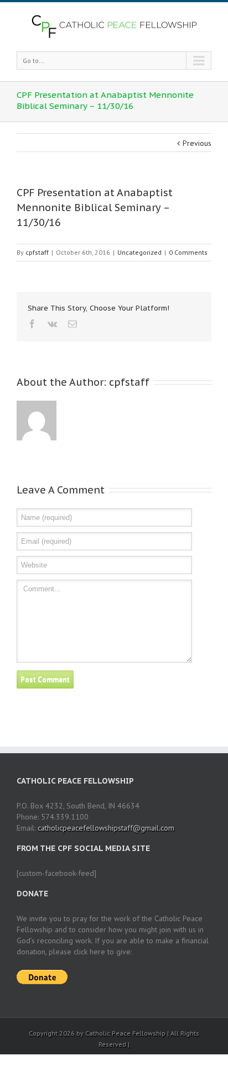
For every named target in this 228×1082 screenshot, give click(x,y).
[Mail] (72, 323)
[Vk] (52, 323)
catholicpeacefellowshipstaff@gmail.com (106, 828)
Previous (197, 143)
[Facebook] (32, 323)
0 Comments (188, 252)
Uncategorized (139, 252)
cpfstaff (37, 252)
